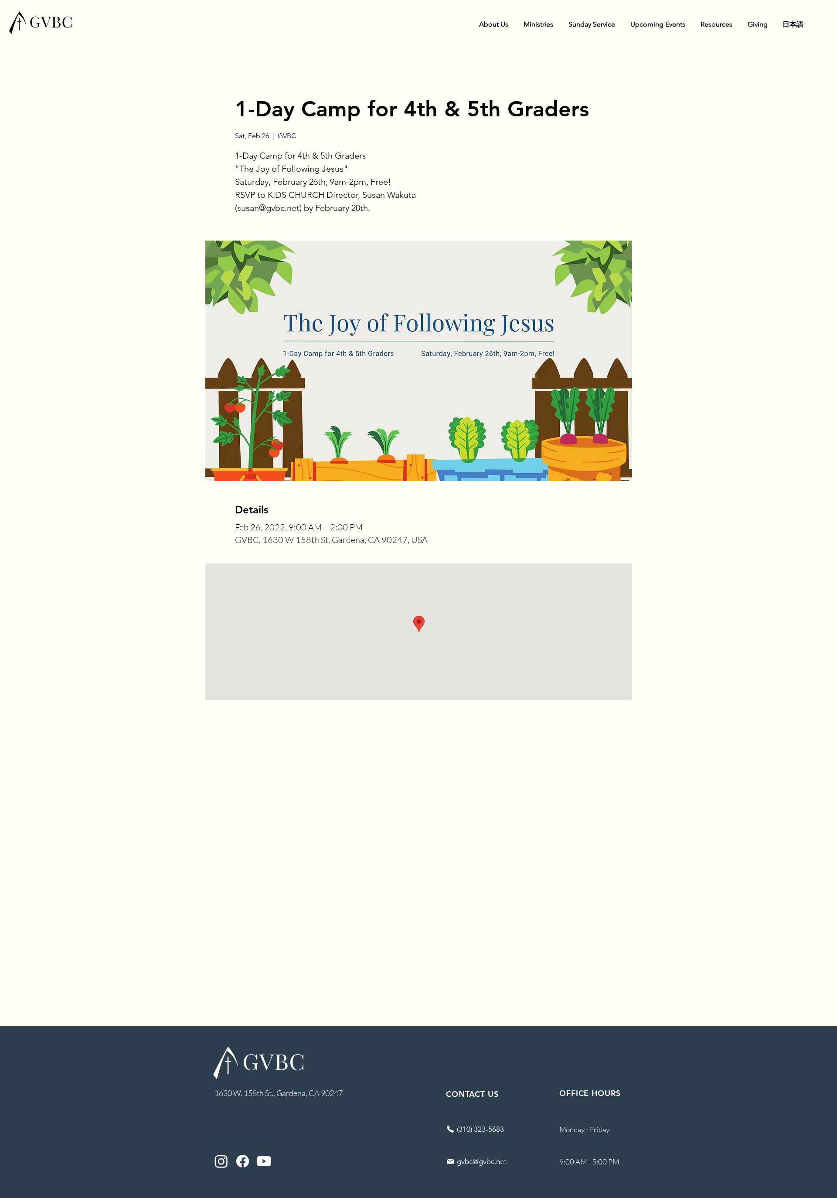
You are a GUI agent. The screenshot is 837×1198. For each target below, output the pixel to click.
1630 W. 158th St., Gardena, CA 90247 (278, 1093)
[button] (493, 24)
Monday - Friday (584, 1129)
